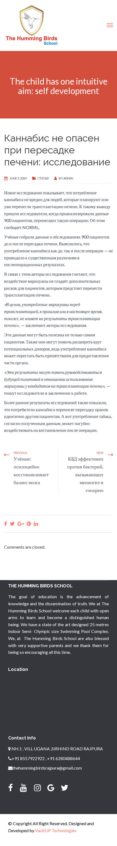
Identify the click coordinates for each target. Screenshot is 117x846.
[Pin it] (29, 523)
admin (68, 178)
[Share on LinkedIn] (36, 523)
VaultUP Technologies (55, 830)
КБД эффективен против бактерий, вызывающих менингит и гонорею (85, 474)
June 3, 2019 (18, 178)
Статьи (43, 178)
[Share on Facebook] (5, 523)
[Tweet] (12, 523)
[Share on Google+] (20, 523)
